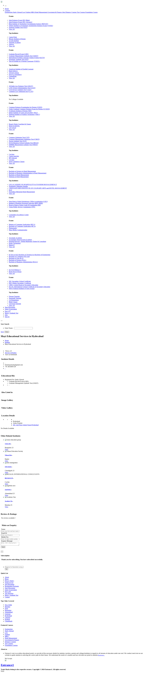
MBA (33, 12)
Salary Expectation (11, 309)
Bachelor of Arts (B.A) (16, 258)
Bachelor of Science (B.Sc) (17, 260)
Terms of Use (9, 582)
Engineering (9, 12)
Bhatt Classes (13, 302)
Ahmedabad (9, 612)
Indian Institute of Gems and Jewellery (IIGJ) (23, 113)
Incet (10, 190)
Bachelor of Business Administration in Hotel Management (27, 173)
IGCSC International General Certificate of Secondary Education (29, 287)
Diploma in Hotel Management (19, 177)
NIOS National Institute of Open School (21, 288)
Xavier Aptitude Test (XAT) (18, 141)
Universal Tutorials (15, 304)
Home (7, 9)
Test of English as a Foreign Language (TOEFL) (24, 61)
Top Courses (81, 12)
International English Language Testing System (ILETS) (27, 58)
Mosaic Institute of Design (17, 39)
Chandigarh (8, 621)
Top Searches (9, 593)
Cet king (11, 160)
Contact (7, 597)
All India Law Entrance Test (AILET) (21, 86)
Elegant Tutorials (14, 296)
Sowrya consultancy (15, 74)
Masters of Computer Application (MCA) (22, 224)
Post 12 (8, 311)
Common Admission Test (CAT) (19, 137)
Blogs (7, 579)
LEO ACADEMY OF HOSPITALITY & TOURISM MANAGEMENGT (33, 184)
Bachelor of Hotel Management (19, 175)
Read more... (101, 655)
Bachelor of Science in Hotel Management (22, 171)
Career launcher (14, 156)
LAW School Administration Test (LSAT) (22, 88)
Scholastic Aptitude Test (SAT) (18, 59)
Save (2, 332)
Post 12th (8, 592)
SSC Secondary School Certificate (20, 281)
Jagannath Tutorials (15, 298)
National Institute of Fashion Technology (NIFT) (24, 114)
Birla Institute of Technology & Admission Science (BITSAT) (28, 24)
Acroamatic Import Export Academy (20, 239)
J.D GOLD (12, 128)
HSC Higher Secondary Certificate (20, 283)
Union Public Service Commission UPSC (22, 207)
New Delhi (8, 605)
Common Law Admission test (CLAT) (21, 91)
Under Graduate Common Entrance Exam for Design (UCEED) (29, 109)
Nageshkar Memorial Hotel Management (22, 192)
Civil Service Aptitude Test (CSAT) (20, 90)
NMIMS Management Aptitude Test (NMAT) (23, 145)
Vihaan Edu (8, 455)
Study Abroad (17, 12)
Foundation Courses (11, 645)
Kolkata (7, 619)
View (6, 449)
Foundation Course (91, 12)
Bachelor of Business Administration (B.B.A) (23, 262)
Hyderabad (8, 616)
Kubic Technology (15, 243)
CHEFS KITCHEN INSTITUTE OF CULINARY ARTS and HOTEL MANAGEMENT (38, 188)
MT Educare (13, 158)
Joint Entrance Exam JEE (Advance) (20, 22)
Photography (13, 228)
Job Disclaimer (9, 584)
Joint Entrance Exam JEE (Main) (19, 20)
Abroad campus (14, 73)
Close (6, 332)
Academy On (8, 501)
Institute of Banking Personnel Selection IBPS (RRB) (26, 203)
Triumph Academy (15, 42)
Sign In (7, 317)
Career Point (13, 37)
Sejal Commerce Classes (16, 161)
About (7, 577)
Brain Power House (15, 272)
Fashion (28, 12)
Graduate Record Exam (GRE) (19, 54)
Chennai (7, 617)
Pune (6, 608)
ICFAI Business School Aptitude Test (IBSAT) (24, 143)
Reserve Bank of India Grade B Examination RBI (25, 205)
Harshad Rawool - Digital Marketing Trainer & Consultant (27, 241)
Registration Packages (12, 586)
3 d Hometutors (14, 300)
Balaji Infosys (13, 71)
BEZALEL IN (9, 478)
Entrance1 (7, 665)
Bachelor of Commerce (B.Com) (19, 256)
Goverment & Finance (12, 640)
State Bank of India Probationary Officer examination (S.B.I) (28, 201)
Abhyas (11, 44)
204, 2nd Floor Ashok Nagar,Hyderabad (26, 425)
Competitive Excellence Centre (19, 215)
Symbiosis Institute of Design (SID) (20, 111)
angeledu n (8, 489)
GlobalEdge (13, 76)
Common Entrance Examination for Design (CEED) (25, 107)
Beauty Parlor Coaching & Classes (20, 124)
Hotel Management (41, 12)
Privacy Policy (9, 581)
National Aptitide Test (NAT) (18, 27)
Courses (7, 10)
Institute (7, 342)
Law (24, 12)
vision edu (8, 443)
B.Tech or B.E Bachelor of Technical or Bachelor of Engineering (29, 255)
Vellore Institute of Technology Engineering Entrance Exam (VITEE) (31, 25)
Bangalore (8, 610)
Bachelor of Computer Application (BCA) (22, 226)
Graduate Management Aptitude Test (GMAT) (23, 56)
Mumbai (7, 607)
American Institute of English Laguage (21, 69)
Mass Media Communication (18, 230)
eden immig (8, 466)
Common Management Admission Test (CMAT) (24, 139)
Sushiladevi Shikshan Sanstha (18, 186)
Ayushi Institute (14, 41)
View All (12, 29)
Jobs (6, 315)
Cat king (11, 154)
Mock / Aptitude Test (11, 313)
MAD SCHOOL (14, 126)
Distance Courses (71, 12)
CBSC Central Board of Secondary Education (23, 285)
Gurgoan (7, 614)
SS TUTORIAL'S (15, 270)
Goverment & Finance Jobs (56, 12)
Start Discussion (10, 307)
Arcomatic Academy (15, 238)
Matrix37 (12, 245)
